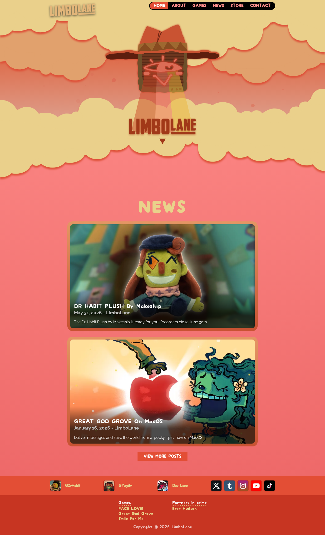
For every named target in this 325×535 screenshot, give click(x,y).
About (179, 6)
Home (159, 6)
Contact (260, 6)
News (218, 6)
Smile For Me (130, 519)
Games (199, 6)
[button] (162, 81)
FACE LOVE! (130, 509)
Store (237, 6)
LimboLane (118, 312)
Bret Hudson (184, 509)
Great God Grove (135, 514)
